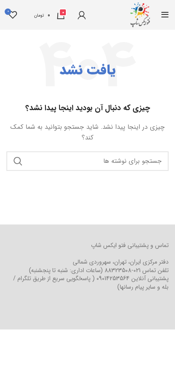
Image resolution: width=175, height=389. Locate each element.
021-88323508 (122, 270)
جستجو (17, 161)
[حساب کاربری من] (81, 14)
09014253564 (113, 278)
